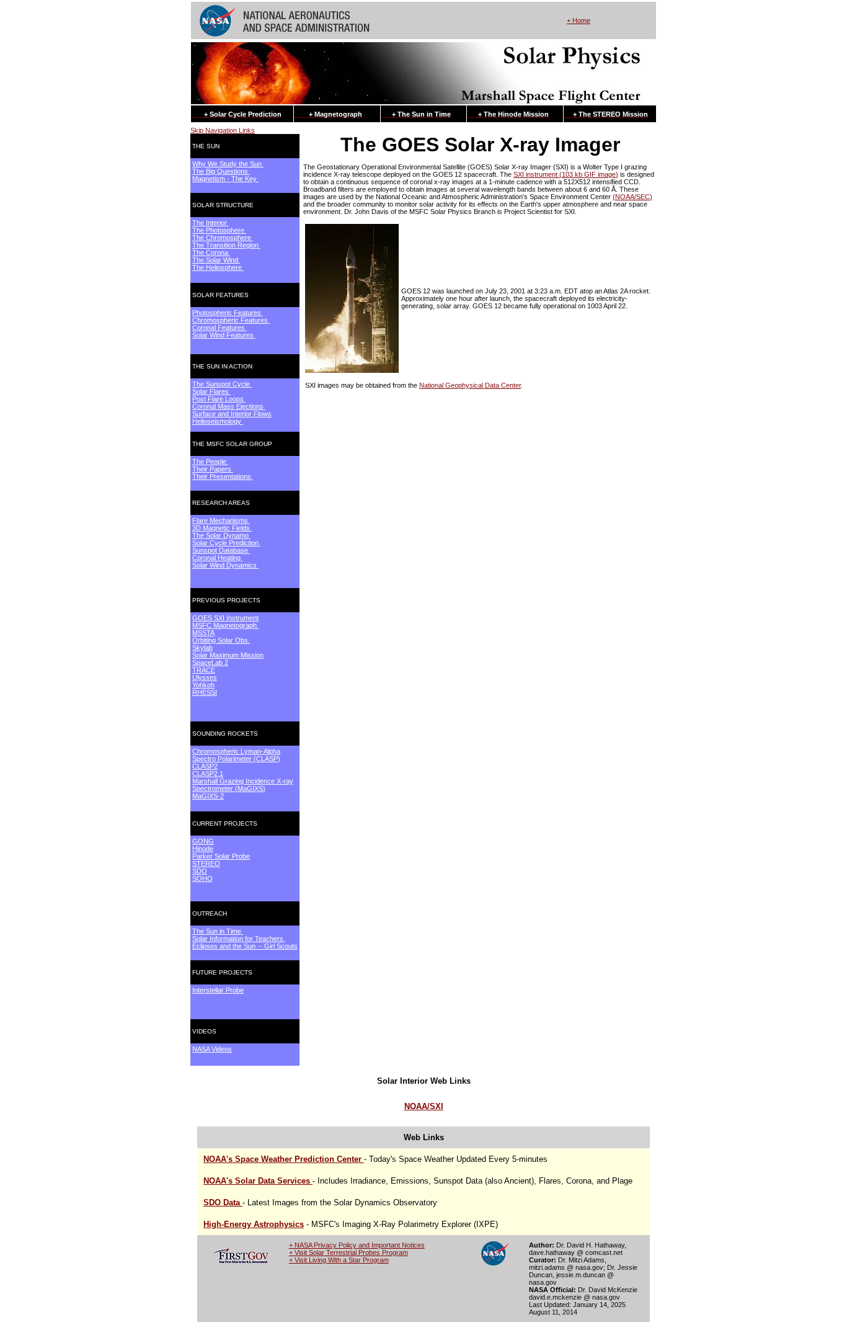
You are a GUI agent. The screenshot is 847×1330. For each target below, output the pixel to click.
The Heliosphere (218, 267)
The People (210, 461)
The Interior (210, 222)
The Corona (211, 252)
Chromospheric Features (231, 320)
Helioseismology (217, 421)
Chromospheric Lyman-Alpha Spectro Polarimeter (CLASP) (236, 755)
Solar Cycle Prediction (226, 543)
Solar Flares (211, 391)
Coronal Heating (217, 557)
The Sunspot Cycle (222, 384)
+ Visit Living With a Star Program (339, 1260)
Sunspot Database (221, 550)
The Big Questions (221, 171)
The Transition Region (226, 245)
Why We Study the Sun (228, 163)
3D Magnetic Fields (222, 528)
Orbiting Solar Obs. (221, 640)
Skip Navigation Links (222, 130)
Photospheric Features (227, 312)
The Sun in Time (217, 931)
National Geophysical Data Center (470, 385)
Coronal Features (219, 327)
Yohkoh (203, 685)
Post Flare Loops (219, 399)
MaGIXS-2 (208, 796)
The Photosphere (219, 230)
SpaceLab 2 (210, 662)
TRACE (203, 670)
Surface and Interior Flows (232, 413)
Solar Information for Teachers (238, 938)
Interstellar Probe (218, 990)
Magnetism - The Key (225, 178)
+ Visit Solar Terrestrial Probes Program (348, 1252)
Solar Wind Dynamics (225, 565)
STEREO (206, 863)
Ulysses (204, 677)
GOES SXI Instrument (225, 618)
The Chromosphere (222, 237)
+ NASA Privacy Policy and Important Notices (357, 1245)
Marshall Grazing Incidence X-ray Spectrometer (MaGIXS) (242, 784)
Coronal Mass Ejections (228, 406)
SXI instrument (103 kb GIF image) (565, 174)
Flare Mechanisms (221, 520)
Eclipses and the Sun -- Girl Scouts (245, 946)
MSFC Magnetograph (225, 625)
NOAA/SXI (423, 1106)
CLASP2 (205, 766)
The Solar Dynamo (221, 535)
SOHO (202, 878)
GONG (203, 841)
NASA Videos (212, 1049)
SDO (199, 871)
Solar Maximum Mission (228, 655)
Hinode (202, 848)
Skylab (202, 647)
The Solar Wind (216, 260)
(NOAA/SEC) (632, 196)
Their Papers (212, 469)
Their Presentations (222, 476)
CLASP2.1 (207, 773)
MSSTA (203, 632)
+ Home (578, 20)
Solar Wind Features (223, 335)
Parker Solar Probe (221, 856)
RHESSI (204, 692)
